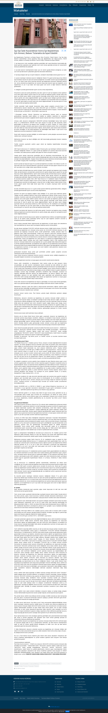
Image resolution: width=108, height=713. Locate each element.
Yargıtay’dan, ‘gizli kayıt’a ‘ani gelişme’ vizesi (83, 102)
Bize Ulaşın (22, 698)
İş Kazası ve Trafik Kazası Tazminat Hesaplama (82, 214)
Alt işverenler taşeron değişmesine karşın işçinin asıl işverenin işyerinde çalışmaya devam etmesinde (82, 169)
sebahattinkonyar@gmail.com (21, 688)
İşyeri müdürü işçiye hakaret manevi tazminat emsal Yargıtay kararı (82, 157)
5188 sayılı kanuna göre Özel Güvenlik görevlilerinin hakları (83, 45)
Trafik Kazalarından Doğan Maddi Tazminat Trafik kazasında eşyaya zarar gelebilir (83, 70)
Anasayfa (16, 13)
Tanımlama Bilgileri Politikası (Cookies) (50, 698)
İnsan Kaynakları (60, 691)
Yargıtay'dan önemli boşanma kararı (82, 227)
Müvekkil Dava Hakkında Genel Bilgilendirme (81, 190)
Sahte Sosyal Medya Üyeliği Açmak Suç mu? (83, 28)
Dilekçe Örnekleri (81, 681)
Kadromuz (59, 684)
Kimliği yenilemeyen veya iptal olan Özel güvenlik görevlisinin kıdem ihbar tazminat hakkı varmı (83, 223)
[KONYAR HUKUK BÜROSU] (18, 5)
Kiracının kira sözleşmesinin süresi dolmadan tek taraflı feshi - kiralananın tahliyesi (83, 218)
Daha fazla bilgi (61, 711)
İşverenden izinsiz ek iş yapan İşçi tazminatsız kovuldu (82, 114)
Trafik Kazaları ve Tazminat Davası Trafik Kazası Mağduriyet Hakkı (83, 122)
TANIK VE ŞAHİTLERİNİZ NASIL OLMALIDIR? (81, 206)
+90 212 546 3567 (81, 1)
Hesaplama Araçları (81, 684)
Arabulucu (76, 133)
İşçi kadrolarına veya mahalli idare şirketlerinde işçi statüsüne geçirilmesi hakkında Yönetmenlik (83, 141)
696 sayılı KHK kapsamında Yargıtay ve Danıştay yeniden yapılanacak (83, 136)
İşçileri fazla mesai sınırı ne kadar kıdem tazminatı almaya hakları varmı (83, 61)
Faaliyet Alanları (60, 686)
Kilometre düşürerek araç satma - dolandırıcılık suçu (82, 231)
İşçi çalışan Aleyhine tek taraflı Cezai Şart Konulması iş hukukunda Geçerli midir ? (82, 75)
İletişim (58, 689)
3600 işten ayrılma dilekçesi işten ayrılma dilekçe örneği (82, 203)
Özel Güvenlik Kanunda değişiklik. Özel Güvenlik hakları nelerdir (83, 106)
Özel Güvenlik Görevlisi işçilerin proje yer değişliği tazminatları (83, 187)
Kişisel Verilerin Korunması (33, 698)
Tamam (67, 711)
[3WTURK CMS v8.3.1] (54, 706)
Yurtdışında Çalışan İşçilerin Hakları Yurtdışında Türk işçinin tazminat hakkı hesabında (83, 53)
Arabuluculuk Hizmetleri (82, 691)
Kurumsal (59, 681)
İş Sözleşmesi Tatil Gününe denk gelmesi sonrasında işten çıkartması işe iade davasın (83, 177)
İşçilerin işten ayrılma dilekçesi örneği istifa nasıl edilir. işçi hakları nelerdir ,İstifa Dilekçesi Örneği (83, 66)
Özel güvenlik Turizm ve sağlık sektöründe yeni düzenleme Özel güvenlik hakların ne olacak (81, 93)
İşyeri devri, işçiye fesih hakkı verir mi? (83, 32)
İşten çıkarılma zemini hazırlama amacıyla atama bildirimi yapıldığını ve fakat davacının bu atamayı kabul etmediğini (83, 36)
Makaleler (28, 13)
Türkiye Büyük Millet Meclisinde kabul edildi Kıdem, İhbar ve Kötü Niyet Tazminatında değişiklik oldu (83, 110)
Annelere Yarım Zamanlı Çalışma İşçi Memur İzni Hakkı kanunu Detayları (82, 83)
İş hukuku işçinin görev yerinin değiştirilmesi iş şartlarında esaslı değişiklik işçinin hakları (82, 98)
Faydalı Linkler (80, 678)
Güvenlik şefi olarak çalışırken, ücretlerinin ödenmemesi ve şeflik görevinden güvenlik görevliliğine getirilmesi (82, 146)
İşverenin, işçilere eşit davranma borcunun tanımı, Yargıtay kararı (81, 210)
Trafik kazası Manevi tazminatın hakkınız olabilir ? (83, 80)
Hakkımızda (58, 678)
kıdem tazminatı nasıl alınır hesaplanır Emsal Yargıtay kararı (83, 24)
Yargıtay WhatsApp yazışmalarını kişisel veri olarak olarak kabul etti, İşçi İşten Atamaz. (83, 198)
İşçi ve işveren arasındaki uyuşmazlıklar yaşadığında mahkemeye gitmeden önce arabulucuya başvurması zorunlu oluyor (83, 88)
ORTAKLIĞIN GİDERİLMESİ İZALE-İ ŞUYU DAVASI (83, 235)
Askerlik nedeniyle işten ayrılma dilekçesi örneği (83, 173)
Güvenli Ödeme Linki (81, 689)
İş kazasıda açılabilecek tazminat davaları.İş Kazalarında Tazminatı (81, 129)
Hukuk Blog (22, 13)
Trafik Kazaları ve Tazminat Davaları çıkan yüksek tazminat (82, 125)
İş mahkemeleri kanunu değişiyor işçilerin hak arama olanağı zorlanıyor (82, 57)
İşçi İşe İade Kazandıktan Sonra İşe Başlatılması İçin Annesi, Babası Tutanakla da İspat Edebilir (51, 13)
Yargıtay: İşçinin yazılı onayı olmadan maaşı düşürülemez (82, 194)
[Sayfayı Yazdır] (65, 51)
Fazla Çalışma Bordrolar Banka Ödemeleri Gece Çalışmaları (83, 118)
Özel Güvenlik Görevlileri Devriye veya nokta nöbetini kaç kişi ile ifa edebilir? (83, 42)
